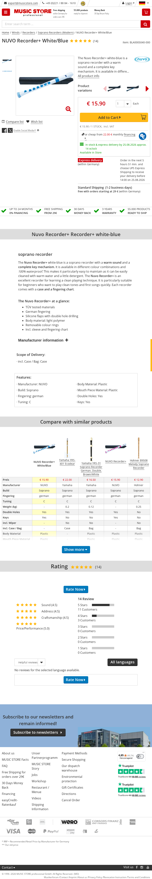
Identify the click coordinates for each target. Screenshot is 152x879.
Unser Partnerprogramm (45, 755)
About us (8, 753)
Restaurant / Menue (40, 789)
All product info (88, 76)
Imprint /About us (78, 877)
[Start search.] (145, 24)
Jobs (35, 775)
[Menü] (143, 753)
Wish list (37, 122)
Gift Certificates (72, 787)
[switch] (140, 756)
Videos (36, 798)
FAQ (4, 766)
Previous (105, 88)
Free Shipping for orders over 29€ (14, 774)
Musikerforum (51, 877)
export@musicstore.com (23, 3)
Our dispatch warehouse (71, 768)
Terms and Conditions (139, 877)
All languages (122, 662)
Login (128, 3)
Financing (8, 794)
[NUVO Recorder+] (133, 88)
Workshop (39, 781)
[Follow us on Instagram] (142, 867)
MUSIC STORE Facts (15, 760)
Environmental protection (72, 779)
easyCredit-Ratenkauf (10, 802)
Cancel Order (71, 800)
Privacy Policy (95, 877)
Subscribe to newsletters (35, 732)
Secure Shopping (73, 760)
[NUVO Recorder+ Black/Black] (115, 88)
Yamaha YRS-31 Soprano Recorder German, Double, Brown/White (91, 468)
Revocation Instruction (114, 877)
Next (147, 88)
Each (136, 103)
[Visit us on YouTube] (148, 867)
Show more (74, 549)
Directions (69, 794)
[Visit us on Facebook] (136, 867)
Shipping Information (40, 807)
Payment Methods (74, 753)
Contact (7, 867)
